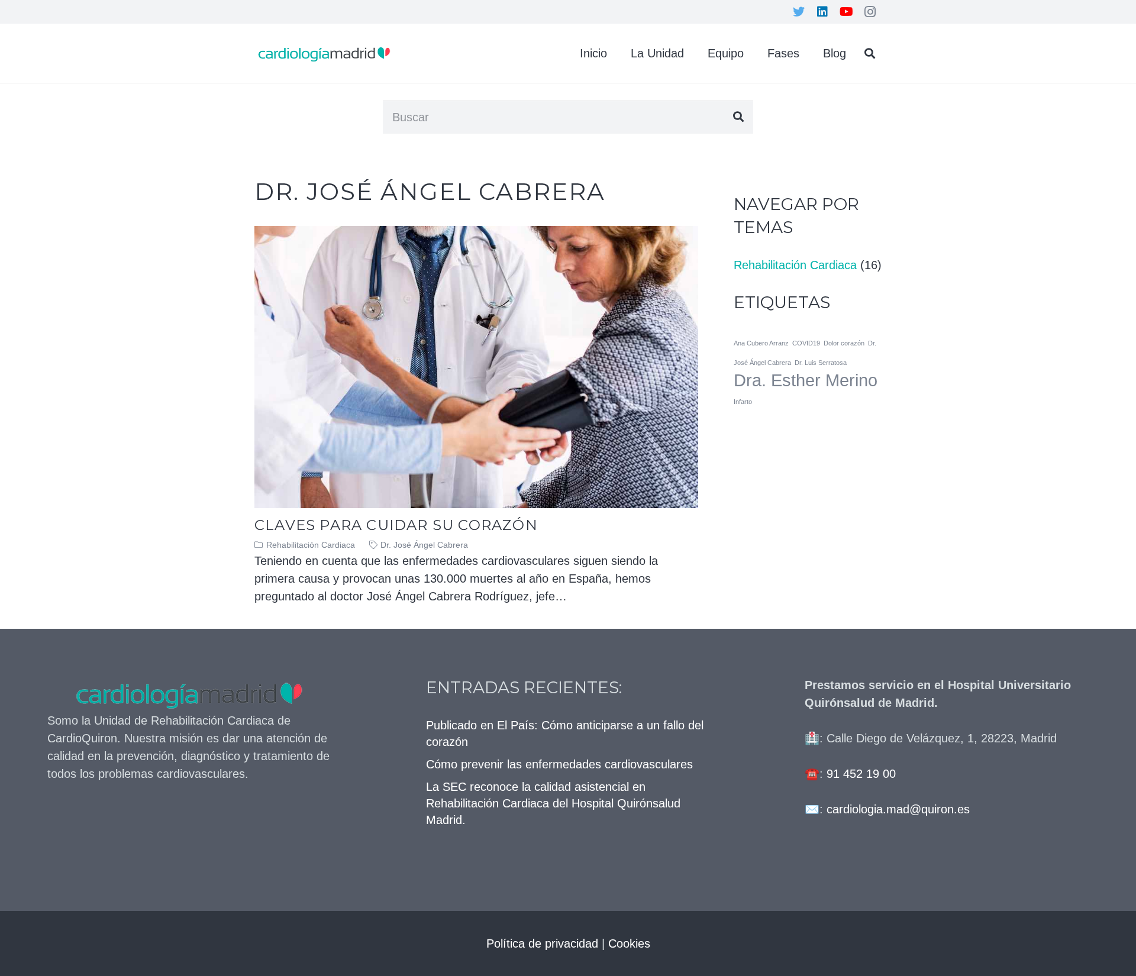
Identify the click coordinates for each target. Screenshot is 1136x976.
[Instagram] (870, 12)
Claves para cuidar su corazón (396, 525)
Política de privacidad (542, 943)
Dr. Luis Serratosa (821, 362)
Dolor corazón (844, 343)
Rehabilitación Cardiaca (310, 545)
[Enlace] (324, 53)
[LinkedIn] (822, 12)
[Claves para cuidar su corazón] (476, 234)
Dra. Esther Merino (805, 380)
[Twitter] (799, 12)
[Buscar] (870, 53)
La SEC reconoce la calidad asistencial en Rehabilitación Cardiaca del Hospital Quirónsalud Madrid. (553, 803)
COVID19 (806, 343)
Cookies (629, 943)
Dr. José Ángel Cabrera (424, 545)
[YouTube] (846, 12)
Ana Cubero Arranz (761, 343)
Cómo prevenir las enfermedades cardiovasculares (559, 764)
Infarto (743, 401)
